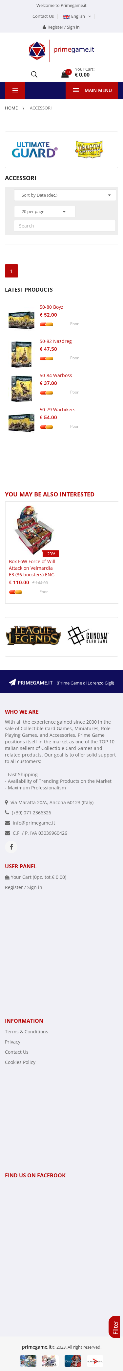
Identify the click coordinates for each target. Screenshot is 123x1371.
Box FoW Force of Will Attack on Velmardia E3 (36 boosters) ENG (32, 568)
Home (12, 108)
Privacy (12, 1042)
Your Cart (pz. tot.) (38, 877)
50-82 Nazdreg (56, 341)
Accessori (41, 108)
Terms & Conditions (26, 1031)
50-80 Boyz (51, 307)
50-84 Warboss (56, 375)
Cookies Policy (20, 1062)
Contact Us (43, 16)
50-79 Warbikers (57, 409)
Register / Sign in (64, 27)
